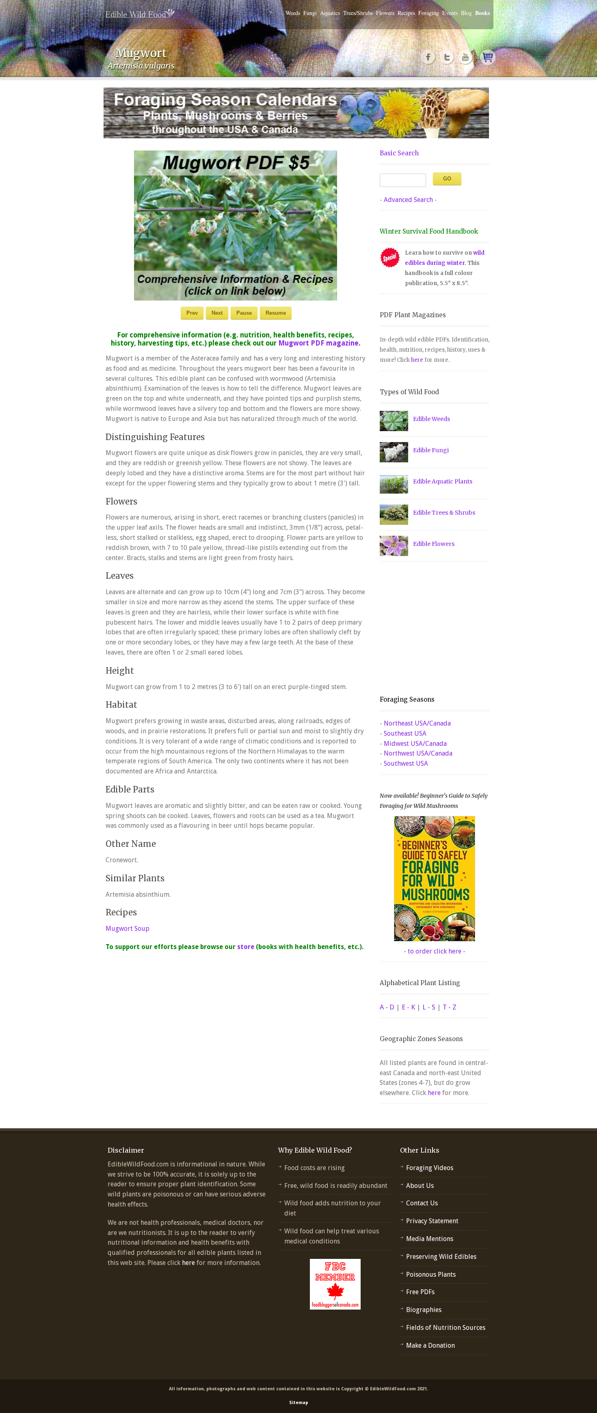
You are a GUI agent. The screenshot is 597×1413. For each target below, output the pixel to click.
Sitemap (298, 1402)
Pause (244, 313)
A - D (387, 1007)
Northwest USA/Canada (418, 753)
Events (450, 13)
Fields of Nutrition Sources (445, 1327)
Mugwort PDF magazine (318, 343)
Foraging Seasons (407, 699)
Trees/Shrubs (358, 13)
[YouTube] (466, 57)
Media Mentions (429, 1239)
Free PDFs (420, 1292)
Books (482, 13)
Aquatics (330, 13)
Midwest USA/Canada (415, 743)
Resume (276, 313)
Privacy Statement (432, 1221)
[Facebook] (428, 57)
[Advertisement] (430, 628)
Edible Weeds (431, 419)
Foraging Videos (429, 1168)
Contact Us (422, 1203)
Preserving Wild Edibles (441, 1257)
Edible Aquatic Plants (442, 481)
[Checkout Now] (487, 57)
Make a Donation (430, 1345)
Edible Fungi (431, 450)
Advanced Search (408, 200)
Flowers (385, 13)
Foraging (428, 13)
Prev (192, 313)
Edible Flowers (433, 544)
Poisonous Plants (431, 1274)
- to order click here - (434, 951)
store (245, 947)
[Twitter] (447, 57)
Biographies (423, 1310)
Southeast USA (405, 733)
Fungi (310, 13)
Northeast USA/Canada (417, 723)
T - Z (449, 1007)
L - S (428, 1007)
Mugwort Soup (127, 928)
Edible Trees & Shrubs (444, 512)
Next (217, 313)
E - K (408, 1007)
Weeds (293, 13)
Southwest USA (406, 763)
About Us (420, 1186)
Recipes (406, 13)
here (417, 359)
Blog (466, 13)
